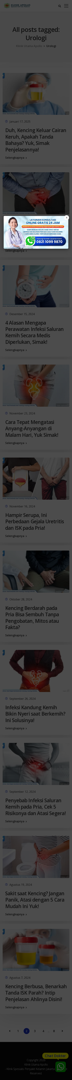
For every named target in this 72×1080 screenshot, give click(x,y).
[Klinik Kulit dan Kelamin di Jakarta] (36, 232)
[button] (36, 540)
